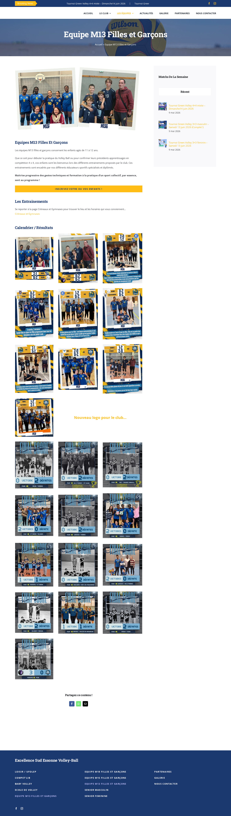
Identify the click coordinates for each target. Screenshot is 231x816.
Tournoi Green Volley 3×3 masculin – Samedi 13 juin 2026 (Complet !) (139, 3)
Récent (185, 92)
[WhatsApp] (78, 703)
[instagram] (215, 3)
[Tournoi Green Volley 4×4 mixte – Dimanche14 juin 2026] (163, 104)
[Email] (85, 703)
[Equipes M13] (78, 65)
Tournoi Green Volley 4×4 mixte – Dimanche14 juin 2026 (64, 3)
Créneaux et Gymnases (27, 213)
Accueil (98, 44)
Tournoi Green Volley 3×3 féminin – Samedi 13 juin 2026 (188, 144)
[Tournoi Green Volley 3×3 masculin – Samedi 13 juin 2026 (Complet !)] (163, 123)
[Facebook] (71, 703)
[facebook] (209, 3)
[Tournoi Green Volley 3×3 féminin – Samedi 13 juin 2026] (163, 141)
